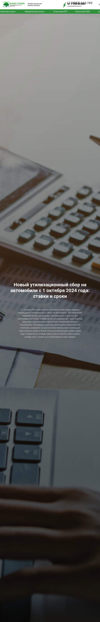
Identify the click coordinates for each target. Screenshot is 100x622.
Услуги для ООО (82, 11)
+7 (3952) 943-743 (79, 3)
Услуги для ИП (60, 11)
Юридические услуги (34, 11)
